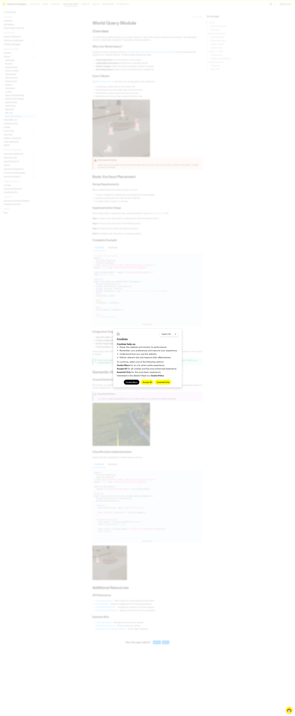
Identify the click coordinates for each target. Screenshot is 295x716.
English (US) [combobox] (166, 334)
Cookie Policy (157, 375)
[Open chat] (289, 710)
